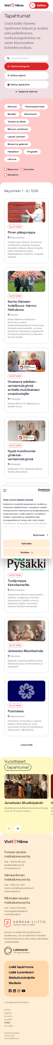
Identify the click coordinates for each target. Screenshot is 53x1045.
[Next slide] (17, 828)
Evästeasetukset (11, 1033)
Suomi (7, 1009)
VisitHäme (14, 5)
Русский (8, 1025)
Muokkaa (25, 552)
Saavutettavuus (11, 1038)
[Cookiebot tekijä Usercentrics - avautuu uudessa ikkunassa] (38, 490)
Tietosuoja (9, 1035)
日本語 (7, 1022)
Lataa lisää (26, 744)
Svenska (8, 1019)
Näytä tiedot (39, 535)
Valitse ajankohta (20, 84)
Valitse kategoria (20, 66)
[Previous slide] (9, 828)
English (8, 1013)
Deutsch (8, 1016)
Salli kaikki (26, 543)
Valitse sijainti (18, 75)
